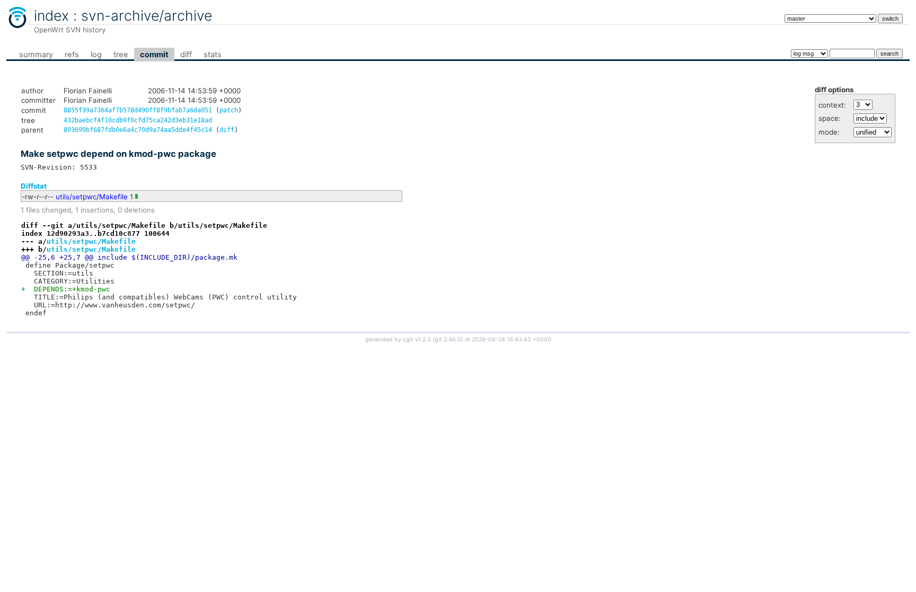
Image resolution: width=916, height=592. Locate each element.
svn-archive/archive (146, 15)
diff (186, 54)
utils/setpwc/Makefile (92, 196)
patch (228, 110)
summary (36, 54)
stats (213, 54)
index (51, 15)
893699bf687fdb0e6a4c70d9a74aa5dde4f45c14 (138, 130)
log (96, 54)
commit (154, 54)
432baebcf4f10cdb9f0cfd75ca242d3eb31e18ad (138, 120)
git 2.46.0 (448, 339)
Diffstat (34, 186)
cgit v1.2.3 (417, 339)
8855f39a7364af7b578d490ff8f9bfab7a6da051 (138, 110)
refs (72, 54)
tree (120, 54)
